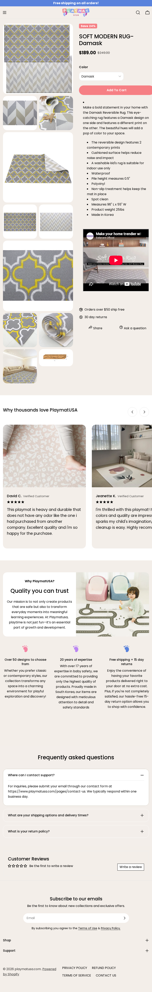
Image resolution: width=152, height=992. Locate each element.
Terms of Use (87, 928)
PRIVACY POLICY (74, 968)
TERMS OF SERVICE (76, 975)
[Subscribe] (124, 918)
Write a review (131, 867)
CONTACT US (106, 975)
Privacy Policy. (111, 928)
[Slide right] (144, 412)
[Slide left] (132, 412)
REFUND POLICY (104, 968)
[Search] (138, 12)
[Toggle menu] (5, 12)
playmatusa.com (28, 969)
